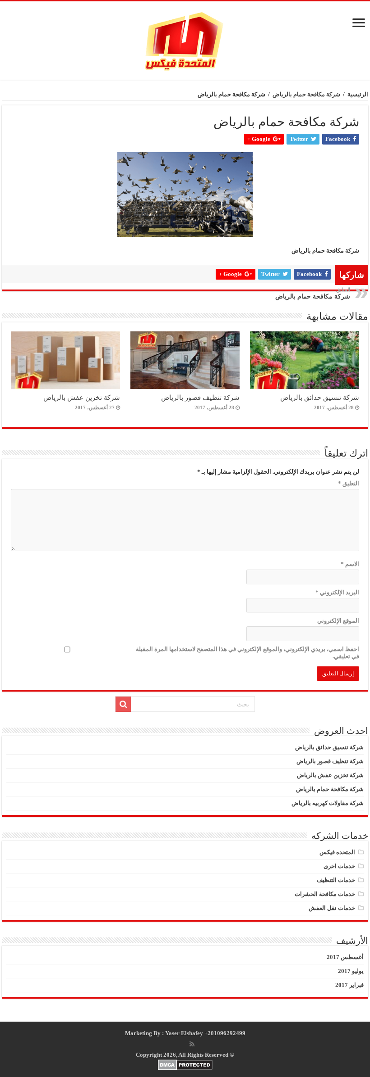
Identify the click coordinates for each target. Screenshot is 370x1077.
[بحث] (123, 704)
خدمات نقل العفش (332, 908)
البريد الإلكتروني (337, 592)
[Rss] (192, 1044)
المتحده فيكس (337, 852)
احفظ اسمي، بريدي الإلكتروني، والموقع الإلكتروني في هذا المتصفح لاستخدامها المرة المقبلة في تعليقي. (247, 653)
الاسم (350, 564)
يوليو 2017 (351, 971)
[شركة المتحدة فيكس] (185, 40)
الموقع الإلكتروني (338, 620)
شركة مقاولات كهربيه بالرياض (327, 803)
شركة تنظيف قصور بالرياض (200, 397)
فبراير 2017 (349, 985)
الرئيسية (357, 94)
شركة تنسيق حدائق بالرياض (319, 397)
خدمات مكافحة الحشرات (325, 894)
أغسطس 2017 (345, 957)
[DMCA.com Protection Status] (185, 1064)
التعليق (348, 483)
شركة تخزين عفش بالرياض (81, 397)
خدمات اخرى (339, 866)
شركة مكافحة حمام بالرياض (306, 94)
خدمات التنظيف (336, 880)
